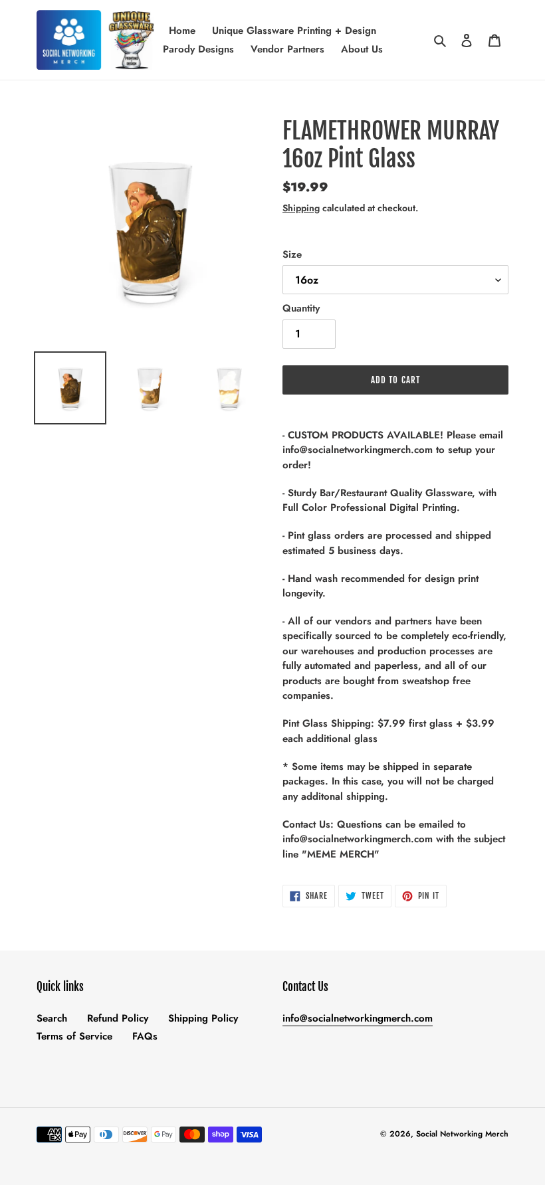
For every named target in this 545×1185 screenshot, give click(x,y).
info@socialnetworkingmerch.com (357, 1018)
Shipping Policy (203, 1018)
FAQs (145, 1036)
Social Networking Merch (462, 1134)
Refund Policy (117, 1018)
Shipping (301, 208)
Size (292, 254)
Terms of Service (74, 1036)
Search (52, 1018)
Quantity (301, 308)
